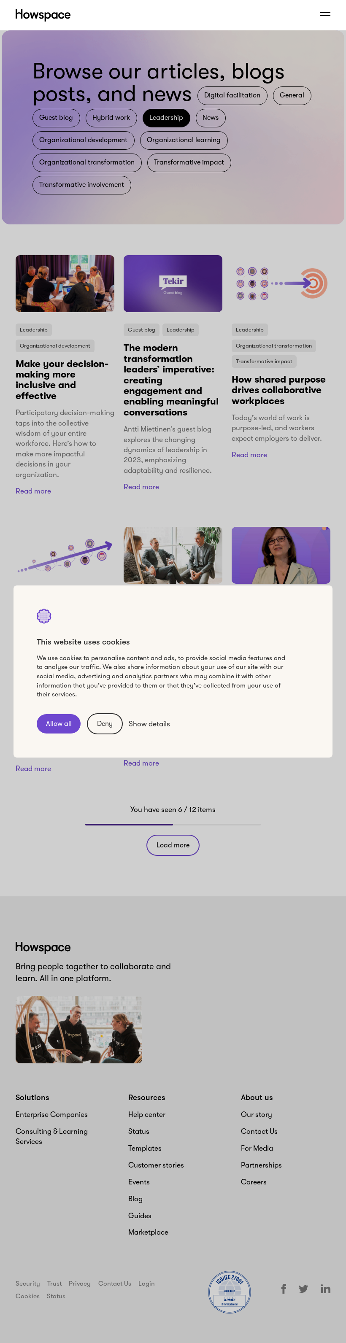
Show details (149, 724)
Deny (105, 724)
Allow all (59, 724)
